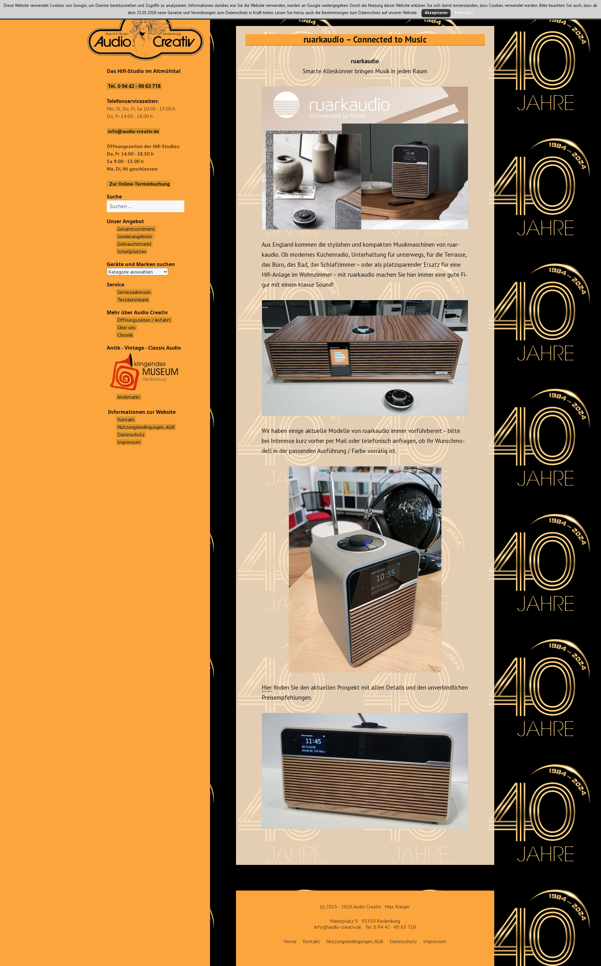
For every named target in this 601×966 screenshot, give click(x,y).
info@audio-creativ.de (337, 927)
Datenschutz (403, 941)
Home (290, 941)
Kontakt (311, 941)
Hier (267, 687)
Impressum (434, 941)
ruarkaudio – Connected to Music (365, 39)
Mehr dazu (464, 12)
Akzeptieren (436, 12)
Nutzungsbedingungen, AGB (354, 941)
